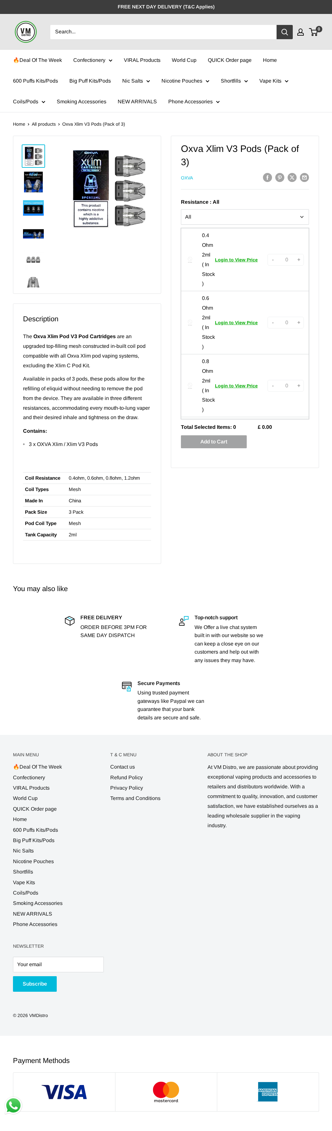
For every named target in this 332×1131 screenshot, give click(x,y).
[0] (314, 32)
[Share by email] (304, 177)
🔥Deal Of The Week (37, 60)
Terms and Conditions (135, 798)
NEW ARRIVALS (137, 101)
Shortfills (231, 81)
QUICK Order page (230, 60)
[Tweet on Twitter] (292, 177)
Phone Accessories (190, 101)
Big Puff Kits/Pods (90, 81)
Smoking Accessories (81, 101)
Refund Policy (126, 777)
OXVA (187, 177)
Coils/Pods (25, 101)
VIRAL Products (142, 60)
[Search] (285, 32)
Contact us (122, 767)
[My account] (300, 32)
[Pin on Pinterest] (279, 177)
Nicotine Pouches (181, 81)
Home (270, 60)
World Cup (184, 60)
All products (44, 124)
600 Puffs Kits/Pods (35, 81)
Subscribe (35, 984)
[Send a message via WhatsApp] (13, 1105)
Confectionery (89, 60)
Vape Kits (270, 81)
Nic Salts (132, 81)
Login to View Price (236, 259)
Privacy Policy (126, 788)
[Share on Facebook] (267, 177)
